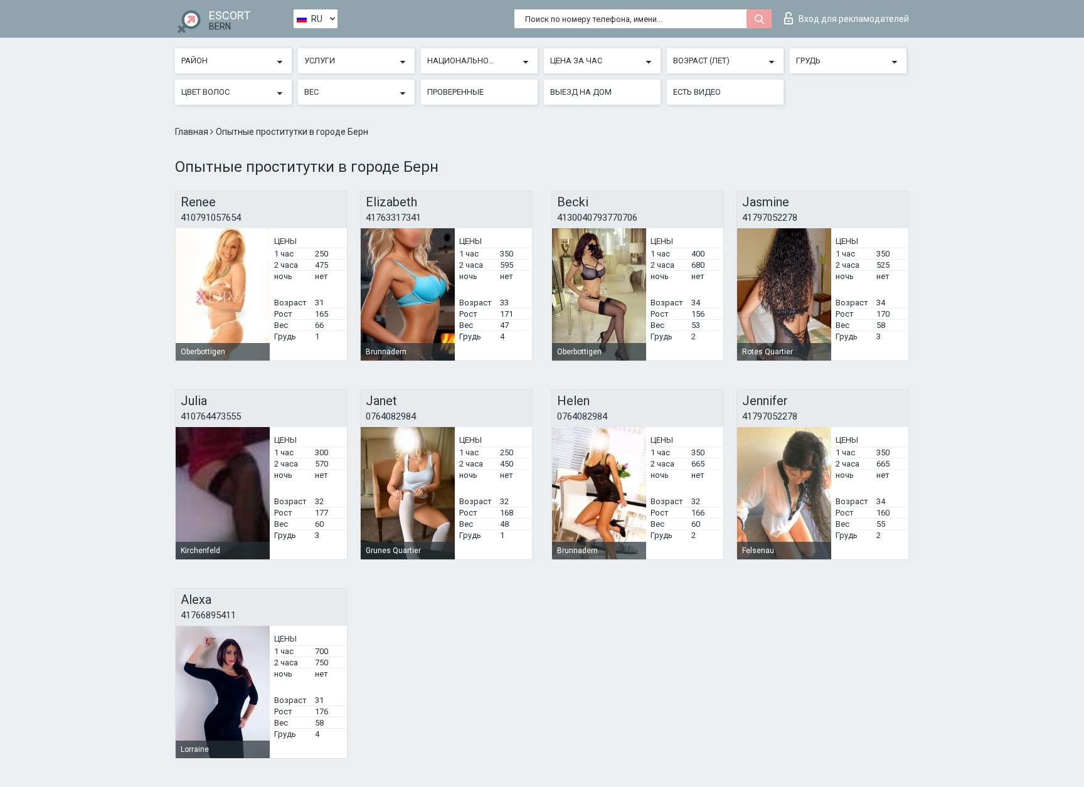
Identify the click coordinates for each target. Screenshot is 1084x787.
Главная (192, 132)
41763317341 (393, 217)
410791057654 (211, 217)
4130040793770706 (597, 217)
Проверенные (455, 92)
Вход (854, 19)
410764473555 (211, 416)
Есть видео (697, 92)
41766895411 (208, 615)
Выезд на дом (581, 92)
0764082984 (391, 416)
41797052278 (769, 217)
